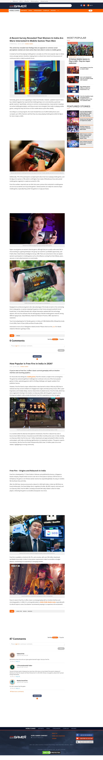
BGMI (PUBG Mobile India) (48, 602)
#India (18, 335)
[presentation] (15, 335)
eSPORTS (24, 10)
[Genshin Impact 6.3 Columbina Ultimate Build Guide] (73, 129)
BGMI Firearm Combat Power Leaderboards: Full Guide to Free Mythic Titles (86, 136)
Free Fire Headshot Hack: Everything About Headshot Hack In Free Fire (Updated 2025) (86, 98)
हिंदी (90, 10)
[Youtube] (84, 5)
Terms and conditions (58, 736)
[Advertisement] (37, 24)
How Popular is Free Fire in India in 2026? (86, 68)
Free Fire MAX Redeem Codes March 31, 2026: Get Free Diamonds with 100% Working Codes (86, 114)
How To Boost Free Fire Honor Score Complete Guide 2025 (86, 143)
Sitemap (54, 738)
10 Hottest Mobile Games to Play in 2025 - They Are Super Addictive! (79, 61)
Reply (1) (18, 661)
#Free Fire (27, 1)
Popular (61, 339)
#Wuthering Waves (35, 1)
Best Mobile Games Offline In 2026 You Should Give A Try (85, 88)
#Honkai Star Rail (44, 1)
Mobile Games (29, 44)
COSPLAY (46, 10)
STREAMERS (38, 10)
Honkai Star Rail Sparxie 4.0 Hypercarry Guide (86, 119)
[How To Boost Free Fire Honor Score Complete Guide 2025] (73, 143)
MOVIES (53, 10)
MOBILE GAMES (14, 10)
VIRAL (30, 10)
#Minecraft (15, 1)
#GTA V (21, 1)
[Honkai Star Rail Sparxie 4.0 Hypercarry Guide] (73, 121)
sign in (17, 346)
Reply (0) (18, 676)
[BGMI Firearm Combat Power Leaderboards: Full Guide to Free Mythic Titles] (73, 136)
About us (54, 733)
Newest (55, 339)
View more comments (17, 691)
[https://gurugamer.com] (18, 736)
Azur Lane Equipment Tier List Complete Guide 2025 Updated (86, 78)
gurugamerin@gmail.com (38, 737)
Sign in (91, 5)
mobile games (31, 377)
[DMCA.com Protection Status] (51, 754)
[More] (58, 10)
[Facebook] (81, 5)
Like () (13, 661)
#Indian (30, 611)
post (54, 326)
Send (61, 350)
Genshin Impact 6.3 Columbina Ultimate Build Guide (85, 128)
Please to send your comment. (21, 346)
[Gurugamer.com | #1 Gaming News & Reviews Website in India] (18, 6)
